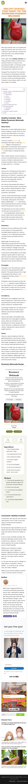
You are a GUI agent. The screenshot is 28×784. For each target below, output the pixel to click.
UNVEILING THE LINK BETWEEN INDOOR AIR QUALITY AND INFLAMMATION (13, 723)
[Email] (16, 616)
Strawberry (8, 101)
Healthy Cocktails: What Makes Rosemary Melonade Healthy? (14, 92)
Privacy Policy (12, 781)
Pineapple (8, 99)
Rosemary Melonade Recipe (10, 104)
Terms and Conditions (22, 781)
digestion (5, 283)
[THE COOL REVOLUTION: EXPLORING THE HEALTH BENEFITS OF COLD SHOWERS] (14, 762)
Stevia (7, 103)
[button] (22, 449)
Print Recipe (10, 399)
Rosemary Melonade (8, 106)
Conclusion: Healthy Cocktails (10, 111)
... (22, 743)
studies (16, 202)
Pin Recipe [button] (18, 399)
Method (8, 109)
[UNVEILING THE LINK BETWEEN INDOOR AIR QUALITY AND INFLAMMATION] (14, 738)
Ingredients (9, 108)
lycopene (15, 140)
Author (5, 113)
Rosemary (8, 98)
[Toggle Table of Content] (23, 89)
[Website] (14, 616)
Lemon (7, 96)
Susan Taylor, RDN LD (10, 585)
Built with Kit (14, 676)
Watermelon (9, 94)
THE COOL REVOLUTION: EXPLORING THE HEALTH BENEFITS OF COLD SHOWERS (13, 747)
